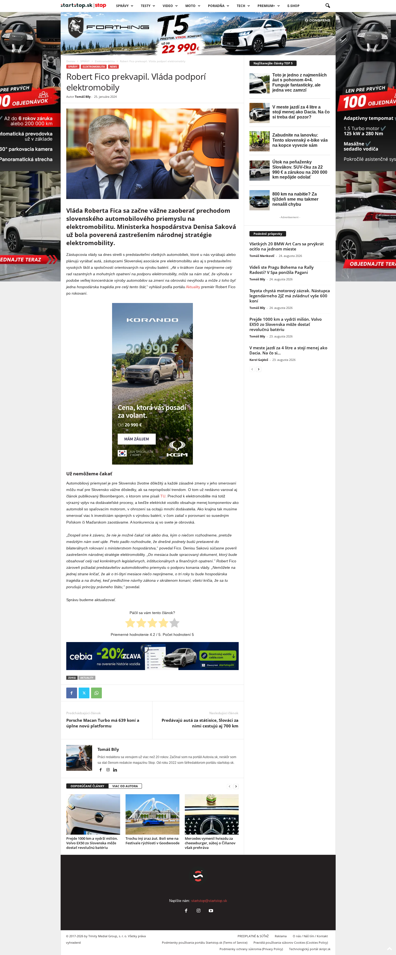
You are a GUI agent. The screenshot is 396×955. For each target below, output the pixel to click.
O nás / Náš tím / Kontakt (310, 936)
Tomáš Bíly (83, 97)
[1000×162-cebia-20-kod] (152, 656)
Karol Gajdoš (258, 360)
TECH (241, 6)
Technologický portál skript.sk (310, 949)
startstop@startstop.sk (209, 901)
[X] (84, 693)
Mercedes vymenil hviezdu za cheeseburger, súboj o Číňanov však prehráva (210, 843)
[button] (328, 6)
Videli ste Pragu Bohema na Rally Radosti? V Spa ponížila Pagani (281, 269)
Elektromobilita (105, 61)
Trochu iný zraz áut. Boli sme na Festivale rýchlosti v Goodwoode (152, 840)
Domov (70, 61)
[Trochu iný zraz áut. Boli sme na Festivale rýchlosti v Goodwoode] (152, 814)
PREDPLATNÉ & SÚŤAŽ (253, 936)
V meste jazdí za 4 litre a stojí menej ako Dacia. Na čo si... (288, 350)
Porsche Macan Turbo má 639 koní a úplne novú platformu (102, 723)
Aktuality (193, 287)
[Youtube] (210, 911)
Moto (190, 6)
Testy (145, 6)
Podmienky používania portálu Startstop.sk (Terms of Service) (204, 942)
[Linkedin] (115, 770)
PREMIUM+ (266, 6)
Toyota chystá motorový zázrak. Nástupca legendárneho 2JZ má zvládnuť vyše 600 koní (289, 296)
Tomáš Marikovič (262, 256)
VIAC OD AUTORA (125, 786)
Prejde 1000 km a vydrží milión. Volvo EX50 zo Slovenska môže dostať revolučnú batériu (92, 843)
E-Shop (293, 6)
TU (162, 496)
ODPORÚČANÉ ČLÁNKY (87, 786)
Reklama (281, 936)
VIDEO (168, 6)
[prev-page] (229, 786)
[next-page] (236, 786)
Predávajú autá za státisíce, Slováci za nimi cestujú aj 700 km (200, 723)
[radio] (130, 624)
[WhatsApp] (96, 693)
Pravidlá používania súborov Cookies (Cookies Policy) (290, 942)
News (113, 66)
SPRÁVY (122, 6)
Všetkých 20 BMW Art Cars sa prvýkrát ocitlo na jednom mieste (286, 246)
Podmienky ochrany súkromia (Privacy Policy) (251, 949)
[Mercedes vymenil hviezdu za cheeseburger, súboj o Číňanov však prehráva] (212, 814)
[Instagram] (108, 770)
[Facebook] (71, 693)
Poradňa (216, 6)
